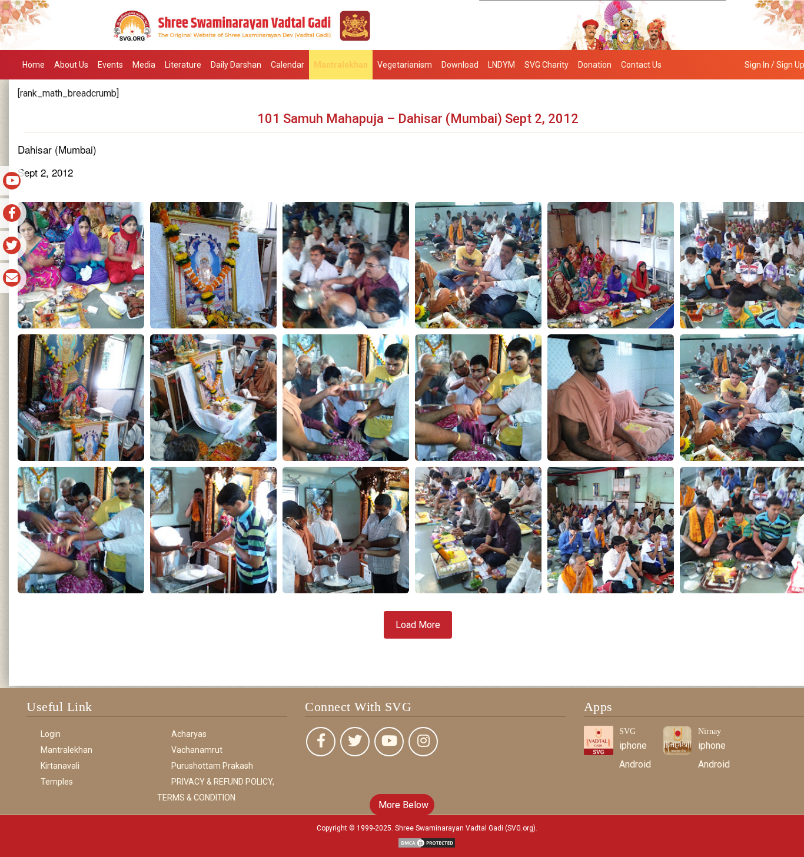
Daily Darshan (236, 64)
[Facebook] (320, 741)
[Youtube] (389, 741)
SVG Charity (546, 64)
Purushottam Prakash (212, 765)
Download (460, 64)
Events (110, 64)
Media (143, 64)
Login (51, 734)
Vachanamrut (196, 750)
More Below (402, 805)
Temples (57, 781)
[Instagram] (423, 741)
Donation (595, 64)
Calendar (287, 64)
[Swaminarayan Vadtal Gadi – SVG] (402, 24)
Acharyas (189, 734)
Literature (183, 64)
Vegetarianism (404, 64)
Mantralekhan (341, 64)
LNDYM (501, 64)
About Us (71, 64)
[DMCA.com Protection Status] (426, 842)
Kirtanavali (60, 765)
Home (33, 64)
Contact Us (641, 64)
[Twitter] (355, 741)
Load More (418, 624)
